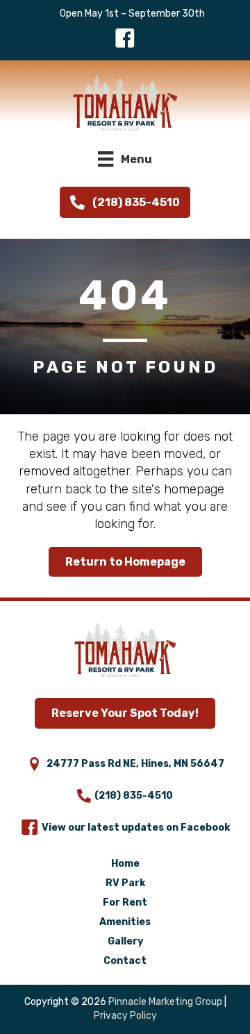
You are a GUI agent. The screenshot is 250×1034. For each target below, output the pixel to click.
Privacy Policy (125, 1016)
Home (125, 864)
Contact (125, 961)
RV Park (125, 883)
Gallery (125, 941)
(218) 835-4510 (133, 796)
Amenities (125, 922)
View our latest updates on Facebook (136, 827)
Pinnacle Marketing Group (165, 1002)
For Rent (125, 902)
